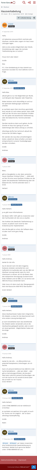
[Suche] (24, 3)
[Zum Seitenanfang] (33, 467)
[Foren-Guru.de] (8, 3)
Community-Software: (18, 467)
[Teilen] (34, 18)
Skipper (13, 443)
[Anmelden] (29, 2)
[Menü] (34, 3)
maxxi (5, 14)
